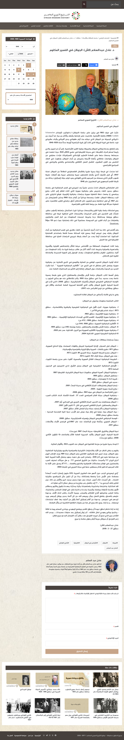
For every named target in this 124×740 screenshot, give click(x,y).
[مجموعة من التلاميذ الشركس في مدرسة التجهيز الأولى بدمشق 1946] (106, 705)
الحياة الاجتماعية (88, 26)
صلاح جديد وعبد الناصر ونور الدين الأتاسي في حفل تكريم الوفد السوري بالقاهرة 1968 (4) (13, 180)
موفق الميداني (25, 689)
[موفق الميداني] (18, 679)
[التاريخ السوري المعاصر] (62, 15)
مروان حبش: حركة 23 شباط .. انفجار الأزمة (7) (13, 199)
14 (33, 74)
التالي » (10, 54)
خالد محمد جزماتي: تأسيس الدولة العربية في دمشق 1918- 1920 (47, 690)
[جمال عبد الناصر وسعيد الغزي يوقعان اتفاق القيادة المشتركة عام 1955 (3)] (106, 679)
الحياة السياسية (101, 26)
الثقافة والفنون (48, 26)
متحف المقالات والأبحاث (90, 38)
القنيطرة (76, 543)
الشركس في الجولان (91, 543)
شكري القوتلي (63, 543)
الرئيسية (114, 38)
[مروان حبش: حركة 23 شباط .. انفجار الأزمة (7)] (26, 198)
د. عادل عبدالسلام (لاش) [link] (108, 120)
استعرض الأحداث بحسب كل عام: (20, 95)
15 (28, 74)
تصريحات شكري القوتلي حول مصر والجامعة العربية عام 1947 (77, 716)
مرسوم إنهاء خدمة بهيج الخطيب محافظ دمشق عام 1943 (77, 690)
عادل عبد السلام (112, 548)
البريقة (114, 543)
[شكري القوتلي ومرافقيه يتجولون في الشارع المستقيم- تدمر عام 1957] (18, 705)
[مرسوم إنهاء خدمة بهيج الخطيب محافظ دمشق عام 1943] (76, 679)
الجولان (105, 543)
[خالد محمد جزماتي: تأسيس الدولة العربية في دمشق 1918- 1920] (47, 679)
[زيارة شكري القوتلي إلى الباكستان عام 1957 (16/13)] (47, 705)
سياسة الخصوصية (20, 735)
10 (18, 70)
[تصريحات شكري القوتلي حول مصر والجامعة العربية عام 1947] (76, 705)
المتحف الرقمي (35, 26)
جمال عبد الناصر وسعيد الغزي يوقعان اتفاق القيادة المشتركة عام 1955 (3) (105, 692)
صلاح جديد (14, 126)
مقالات (78, 38)
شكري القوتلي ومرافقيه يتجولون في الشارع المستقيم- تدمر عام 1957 (19, 717)
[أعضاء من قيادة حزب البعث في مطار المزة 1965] (26, 158)
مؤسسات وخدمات (61, 26)
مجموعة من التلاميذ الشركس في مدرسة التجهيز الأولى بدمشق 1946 (105, 716)
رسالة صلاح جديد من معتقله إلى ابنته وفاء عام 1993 (13, 143)
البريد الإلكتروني (112, 638)
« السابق (30, 54)
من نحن (30, 735)
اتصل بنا (10, 735)
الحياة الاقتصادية (75, 26)
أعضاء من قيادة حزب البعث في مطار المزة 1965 (14, 160)
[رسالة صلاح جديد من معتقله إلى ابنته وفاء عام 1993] (26, 142)
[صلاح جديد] (26, 129)
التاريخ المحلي (23, 26)
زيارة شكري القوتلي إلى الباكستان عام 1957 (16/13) (48, 716)
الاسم (115, 626)
